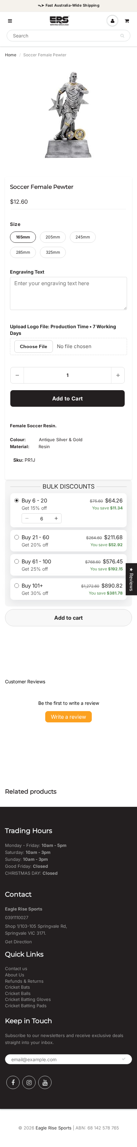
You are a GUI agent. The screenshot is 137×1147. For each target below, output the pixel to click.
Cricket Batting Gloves (28, 999)
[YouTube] (45, 1082)
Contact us (16, 968)
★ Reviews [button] (131, 579)
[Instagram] (29, 1082)
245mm (82, 237)
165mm (23, 237)
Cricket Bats (17, 987)
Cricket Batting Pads (26, 1005)
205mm (53, 237)
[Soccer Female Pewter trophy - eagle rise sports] (68, 115)
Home (10, 54)
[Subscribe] (123, 1059)
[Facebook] (13, 1082)
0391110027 (16, 917)
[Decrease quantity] (27, 518)
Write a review (68, 716)
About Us (14, 974)
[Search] (122, 35)
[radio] (68, 510)
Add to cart (68, 617)
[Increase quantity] (56, 518)
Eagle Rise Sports (53, 1127)
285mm (23, 252)
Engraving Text (27, 272)
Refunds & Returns (24, 981)
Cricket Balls (18, 993)
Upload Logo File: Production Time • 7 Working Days (63, 330)
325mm (53, 252)
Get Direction (18, 941)
